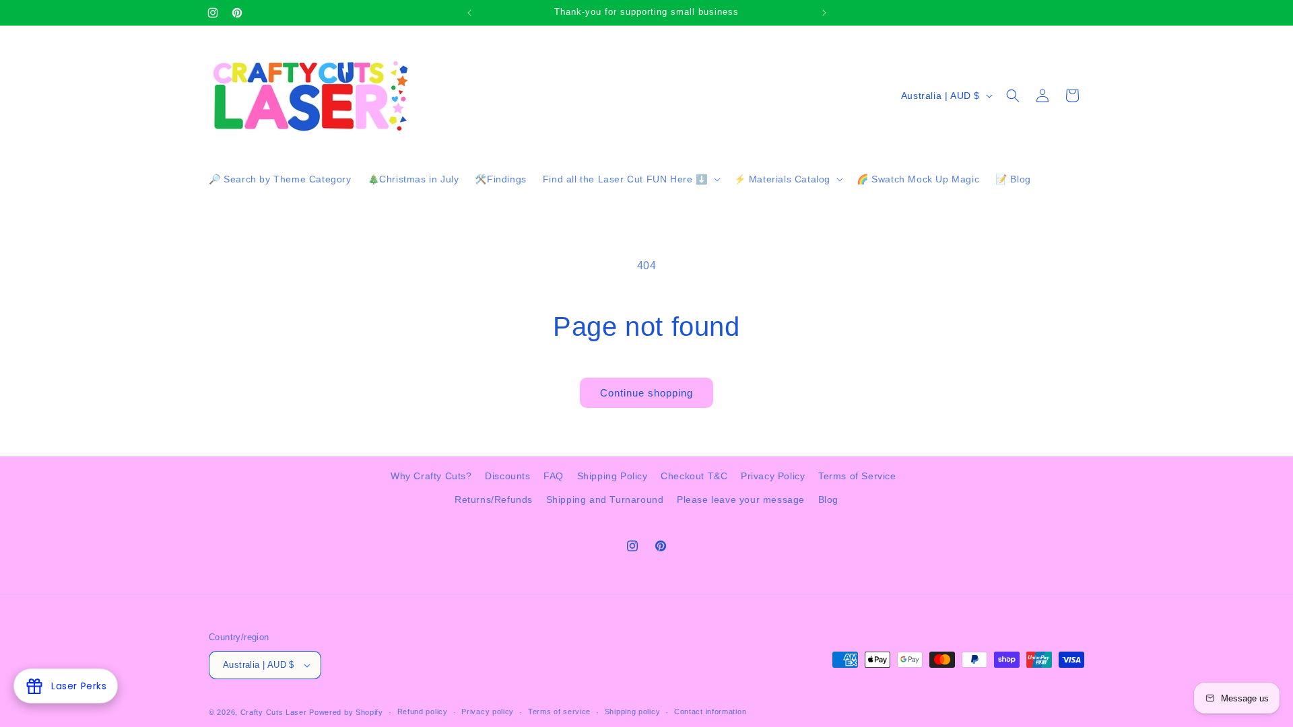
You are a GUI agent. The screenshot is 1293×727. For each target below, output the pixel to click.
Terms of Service (857, 476)
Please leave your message (741, 499)
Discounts (507, 476)
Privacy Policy (773, 476)
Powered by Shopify (346, 712)
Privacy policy (487, 711)
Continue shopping (646, 393)
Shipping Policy (612, 476)
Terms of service (559, 711)
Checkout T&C (694, 476)
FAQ (553, 476)
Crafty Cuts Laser (275, 712)
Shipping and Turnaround (605, 499)
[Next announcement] (824, 13)
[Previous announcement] (469, 13)
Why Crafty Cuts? (431, 476)
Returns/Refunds (494, 499)
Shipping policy (633, 711)
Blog (828, 499)
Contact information (710, 711)
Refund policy (422, 711)
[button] (630, 179)
